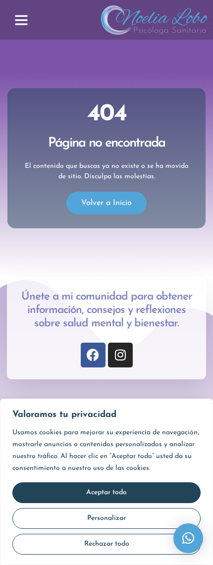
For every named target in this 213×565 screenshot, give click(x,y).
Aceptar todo (106, 492)
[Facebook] (93, 355)
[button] (21, 19)
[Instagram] (120, 355)
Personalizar (106, 518)
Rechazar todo (106, 544)
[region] (106, 482)
